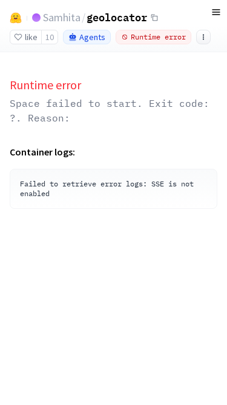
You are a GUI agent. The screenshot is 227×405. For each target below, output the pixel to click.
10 (49, 37)
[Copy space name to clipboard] (154, 17)
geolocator (117, 17)
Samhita (62, 17)
